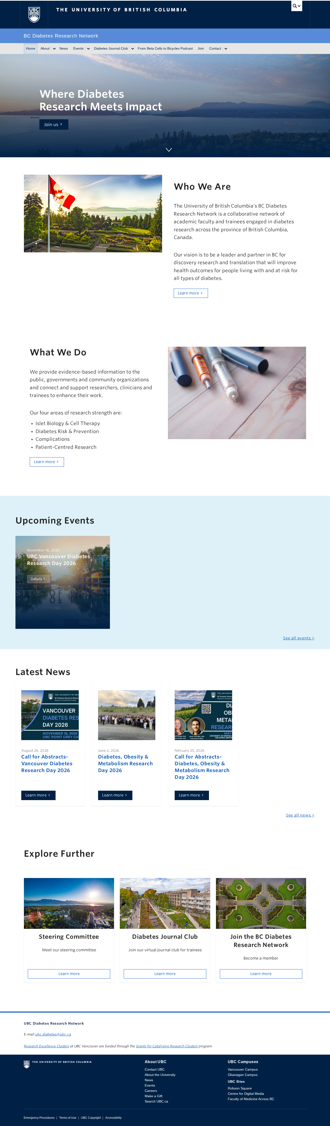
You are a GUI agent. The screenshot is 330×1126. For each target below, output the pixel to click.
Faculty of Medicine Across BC (251, 1099)
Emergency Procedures (39, 1117)
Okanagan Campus (243, 1075)
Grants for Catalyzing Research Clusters (167, 1046)
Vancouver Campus (243, 1069)
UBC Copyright (91, 1117)
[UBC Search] (296, 7)
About (45, 48)
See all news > (300, 815)
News (63, 48)
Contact (215, 48)
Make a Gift (153, 1096)
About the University (160, 1075)
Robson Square (240, 1088)
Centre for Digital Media (246, 1094)
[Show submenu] (54, 48)
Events (78, 48)
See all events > (299, 638)
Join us (51, 124)
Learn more (188, 293)
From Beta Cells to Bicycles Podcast (165, 48)
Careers (151, 1091)
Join (201, 48)
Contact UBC (155, 1069)
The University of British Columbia (34, 15)
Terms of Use (67, 1117)
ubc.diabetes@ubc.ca (53, 1034)
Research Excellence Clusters (46, 1046)
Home (30, 48)
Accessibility (113, 1117)
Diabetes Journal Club (111, 48)
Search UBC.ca (156, 1101)
